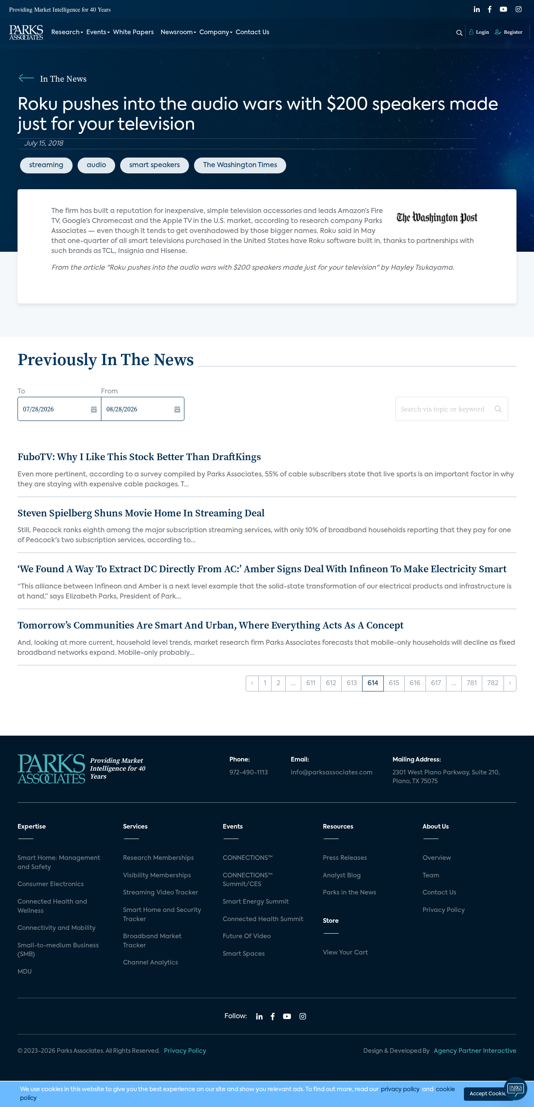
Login (482, 32)
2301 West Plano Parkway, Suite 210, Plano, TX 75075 (446, 777)
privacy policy (400, 1089)
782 (493, 683)
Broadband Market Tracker (152, 941)
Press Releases (345, 858)
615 (394, 683)
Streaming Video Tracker (160, 893)
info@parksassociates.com (332, 773)
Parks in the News (349, 893)
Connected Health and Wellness (52, 906)
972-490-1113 (248, 773)
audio (96, 165)
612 (331, 683)
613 (352, 683)
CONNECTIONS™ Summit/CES (248, 880)
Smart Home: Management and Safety (59, 862)
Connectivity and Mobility (57, 928)
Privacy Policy (444, 910)
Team (431, 876)
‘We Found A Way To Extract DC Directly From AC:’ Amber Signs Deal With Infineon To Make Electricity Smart (262, 569)
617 (436, 683)
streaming (46, 165)
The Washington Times (240, 165)
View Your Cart (345, 953)
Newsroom (177, 32)
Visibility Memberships (157, 876)
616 (415, 683)
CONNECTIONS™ (248, 858)
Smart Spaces (244, 954)
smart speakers (154, 165)
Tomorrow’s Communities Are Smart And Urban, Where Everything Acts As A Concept (210, 625)
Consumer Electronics (51, 884)
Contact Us (253, 32)
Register (512, 32)
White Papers (133, 32)
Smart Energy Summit (256, 902)
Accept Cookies (489, 1094)
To (21, 391)
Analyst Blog (342, 876)
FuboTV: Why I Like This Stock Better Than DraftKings (139, 456)
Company (214, 32)
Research (65, 32)
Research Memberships (158, 858)
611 (310, 683)
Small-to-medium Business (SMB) (58, 950)
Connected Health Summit (263, 919)
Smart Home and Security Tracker (162, 914)
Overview (437, 858)
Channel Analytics (150, 963)
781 (472, 683)
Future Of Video (247, 936)
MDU (25, 972)
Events (96, 32)
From (109, 391)
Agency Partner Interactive (475, 1051)
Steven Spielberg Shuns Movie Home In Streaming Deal (141, 513)
